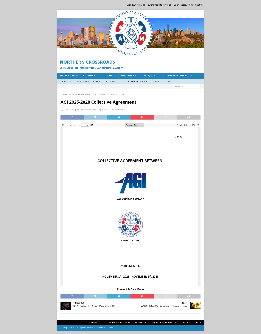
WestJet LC (149, 75)
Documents (110, 81)
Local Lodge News (99, 110)
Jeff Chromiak (82, 110)
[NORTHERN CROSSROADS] (130, 55)
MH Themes (108, 328)
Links (169, 81)
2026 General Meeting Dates (88, 81)
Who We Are (64, 81)
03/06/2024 (68, 110)
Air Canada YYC (68, 75)
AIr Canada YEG (91, 75)
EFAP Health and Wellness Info (134, 81)
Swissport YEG (128, 75)
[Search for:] (187, 86)
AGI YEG (110, 75)
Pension (156, 81)
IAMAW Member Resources (176, 75)
